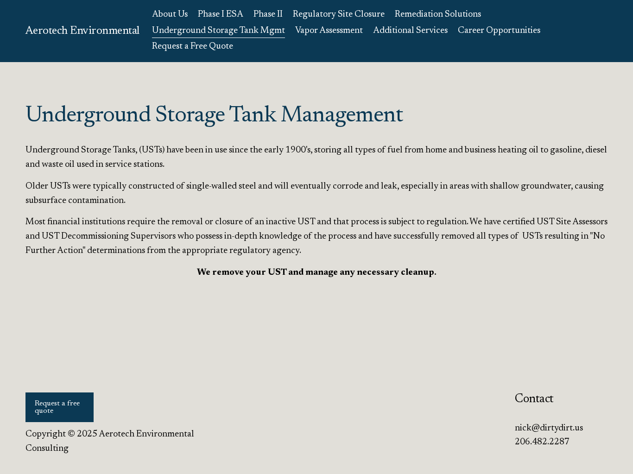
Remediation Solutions (438, 14)
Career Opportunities (499, 30)
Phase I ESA (220, 14)
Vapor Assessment (329, 30)
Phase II (268, 14)
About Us (170, 14)
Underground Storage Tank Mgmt (218, 30)
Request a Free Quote (192, 46)
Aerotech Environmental (82, 31)
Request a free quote (57, 407)
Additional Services (410, 30)
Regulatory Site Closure (339, 14)
